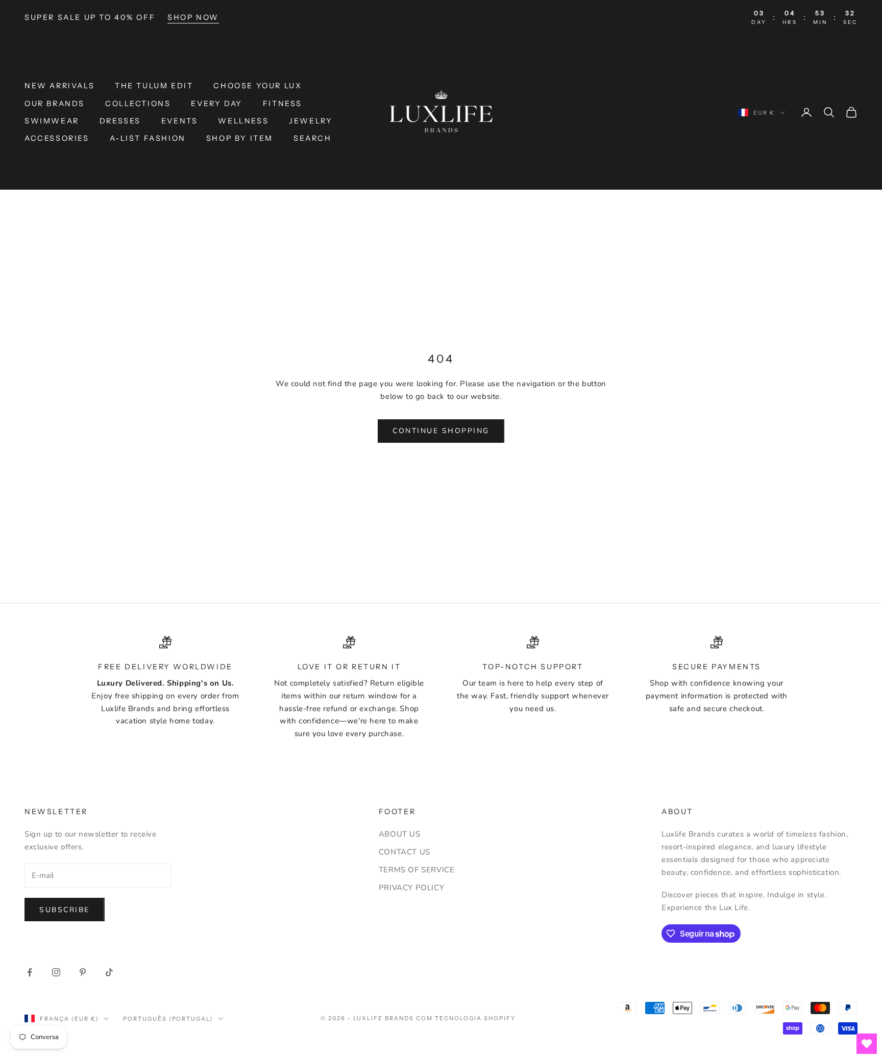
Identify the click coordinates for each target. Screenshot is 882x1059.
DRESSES (120, 120)
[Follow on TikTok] (109, 972)
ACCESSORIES (56, 138)
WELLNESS (243, 120)
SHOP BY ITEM (239, 138)
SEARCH (312, 138)
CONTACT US (404, 852)
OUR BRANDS (54, 103)
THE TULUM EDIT (154, 85)
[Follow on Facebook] (29, 972)
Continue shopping (441, 431)
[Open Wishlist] (866, 1043)
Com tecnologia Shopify (466, 1018)
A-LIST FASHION (148, 138)
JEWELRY (310, 120)
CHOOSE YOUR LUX (257, 85)
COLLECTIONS (138, 103)
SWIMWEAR (51, 120)
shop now (193, 17)
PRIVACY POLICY (411, 888)
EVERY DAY (216, 103)
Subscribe (64, 910)
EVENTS (179, 120)
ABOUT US (400, 834)
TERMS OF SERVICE (417, 870)
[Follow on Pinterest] (83, 972)
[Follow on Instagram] (56, 972)
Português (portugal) (168, 1018)
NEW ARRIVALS (59, 85)
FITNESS (282, 103)
